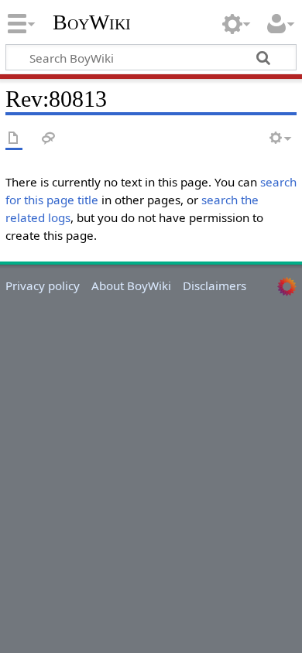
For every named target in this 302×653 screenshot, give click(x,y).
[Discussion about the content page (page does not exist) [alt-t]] (48, 139)
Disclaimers (214, 285)
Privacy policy (42, 285)
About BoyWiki (131, 285)
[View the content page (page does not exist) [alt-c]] (13, 139)
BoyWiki (92, 22)
